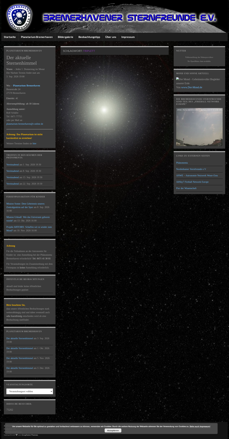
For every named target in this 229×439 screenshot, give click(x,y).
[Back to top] (221, 431)
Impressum (128, 36)
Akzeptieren (113, 430)
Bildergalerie (65, 36)
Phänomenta (182, 163)
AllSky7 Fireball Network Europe (192, 182)
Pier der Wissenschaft (186, 188)
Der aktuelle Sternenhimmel (19, 338)
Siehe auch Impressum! (200, 426)
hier (34, 143)
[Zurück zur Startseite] (114, 16)
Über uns (110, 36)
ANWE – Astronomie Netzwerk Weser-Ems (197, 175)
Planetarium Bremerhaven (37, 36)
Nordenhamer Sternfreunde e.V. (191, 169)
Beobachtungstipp (89, 36)
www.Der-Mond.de (191, 87)
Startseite (10, 36)
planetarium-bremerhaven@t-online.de (24, 124)
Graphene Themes (30, 435)
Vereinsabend (12, 164)
